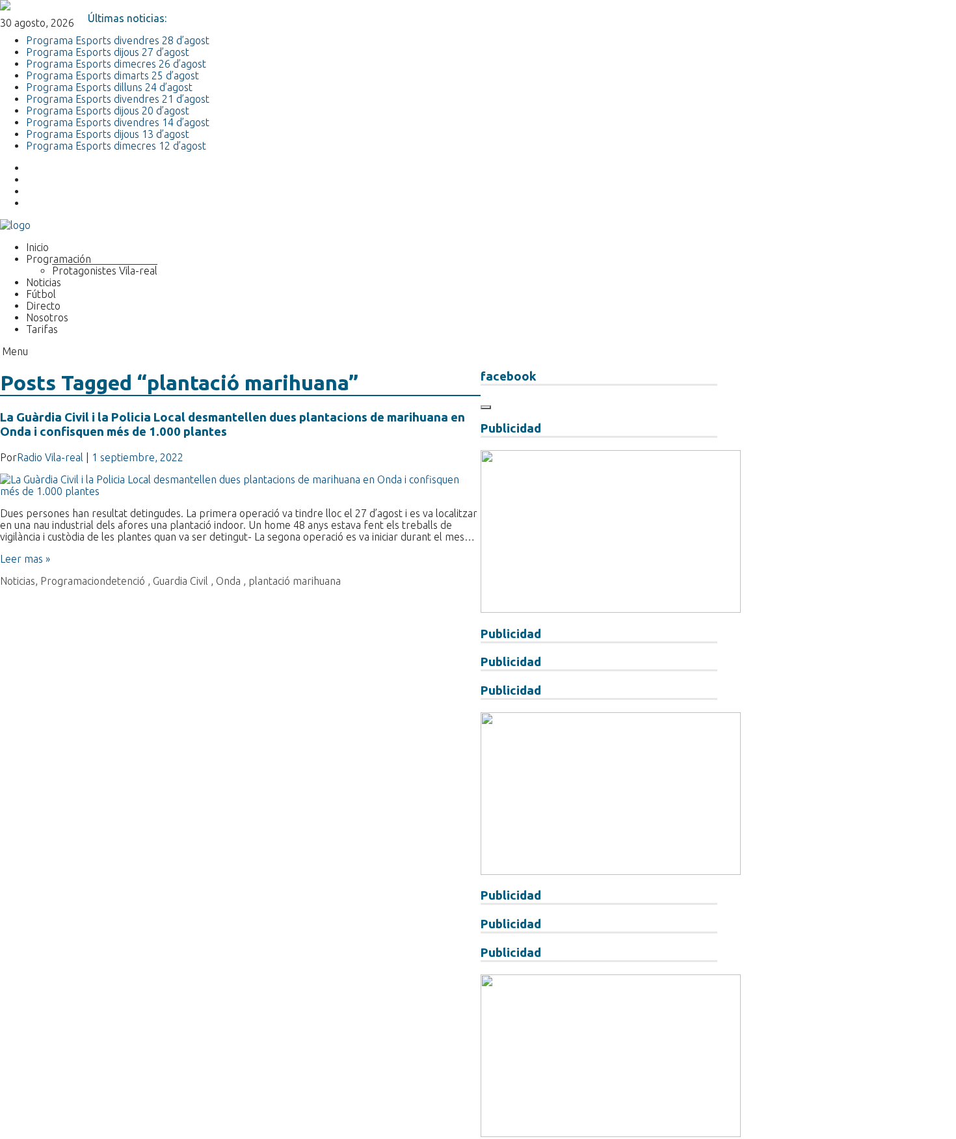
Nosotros (47, 317)
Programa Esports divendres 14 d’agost (117, 122)
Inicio (37, 247)
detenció (125, 581)
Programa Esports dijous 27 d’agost (107, 52)
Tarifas (42, 329)
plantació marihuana (294, 581)
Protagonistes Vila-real (104, 270)
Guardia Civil (180, 581)
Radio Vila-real (50, 457)
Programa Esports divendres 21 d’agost (117, 99)
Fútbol (41, 294)
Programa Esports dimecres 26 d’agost (116, 64)
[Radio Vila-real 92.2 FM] (15, 225)
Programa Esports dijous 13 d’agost (107, 134)
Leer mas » (25, 559)
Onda (228, 581)
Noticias (43, 282)
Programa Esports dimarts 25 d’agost (112, 75)
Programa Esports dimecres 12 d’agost (116, 146)
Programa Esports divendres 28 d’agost (117, 40)
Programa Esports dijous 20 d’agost (107, 110)
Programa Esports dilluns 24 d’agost (109, 87)
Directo (43, 306)
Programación (58, 259)
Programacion (72, 581)
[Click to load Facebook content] (486, 407)
